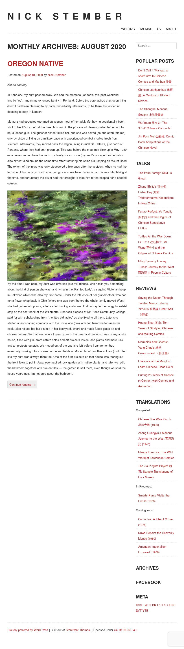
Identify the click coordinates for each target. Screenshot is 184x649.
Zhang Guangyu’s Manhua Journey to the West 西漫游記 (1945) (156, 438)
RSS (139, 605)
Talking (146, 29)
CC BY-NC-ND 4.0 (125, 630)
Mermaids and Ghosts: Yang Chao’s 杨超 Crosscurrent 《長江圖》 (154, 347)
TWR (146, 605)
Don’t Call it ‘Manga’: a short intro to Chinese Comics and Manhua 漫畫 (155, 76)
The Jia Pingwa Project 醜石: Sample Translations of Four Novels (155, 471)
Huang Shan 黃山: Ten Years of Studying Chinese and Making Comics (155, 328)
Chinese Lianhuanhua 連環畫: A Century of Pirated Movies (155, 95)
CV (159, 29)
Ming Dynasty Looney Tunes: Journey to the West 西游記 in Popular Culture (156, 267)
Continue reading (22, 384)
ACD (167, 605)
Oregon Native (35, 63)
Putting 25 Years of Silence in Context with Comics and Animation (156, 380)
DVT (139, 610)
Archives (147, 568)
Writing (128, 29)
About (171, 29)
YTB (145, 610)
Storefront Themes (78, 630)
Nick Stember (66, 15)
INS (173, 605)
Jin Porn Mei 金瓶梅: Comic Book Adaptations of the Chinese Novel (156, 142)
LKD (160, 605)
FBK (153, 605)
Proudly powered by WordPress (27, 630)
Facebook (148, 582)
